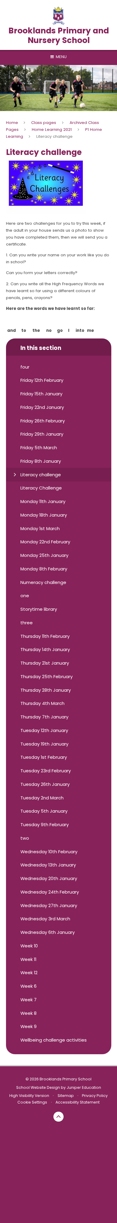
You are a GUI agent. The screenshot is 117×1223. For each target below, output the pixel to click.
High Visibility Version (29, 1095)
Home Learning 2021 (52, 129)
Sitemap (66, 1095)
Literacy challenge (54, 136)
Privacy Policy (95, 1095)
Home (12, 122)
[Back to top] (58, 1117)
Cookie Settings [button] (32, 1102)
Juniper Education (84, 1087)
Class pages (43, 122)
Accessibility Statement (78, 1102)
